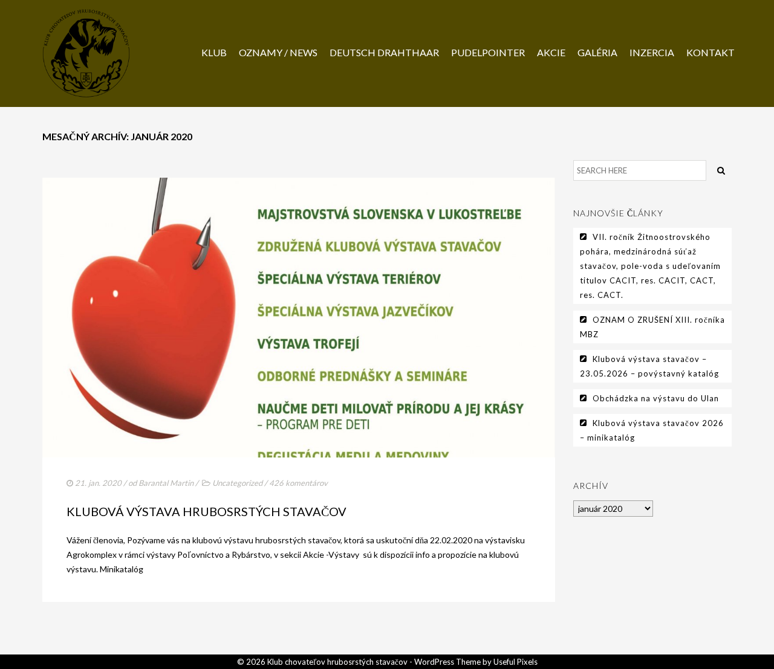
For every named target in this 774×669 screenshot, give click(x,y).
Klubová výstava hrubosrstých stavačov (206, 511)
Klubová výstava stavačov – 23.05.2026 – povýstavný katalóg (649, 366)
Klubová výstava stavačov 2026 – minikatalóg (652, 430)
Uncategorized (237, 483)
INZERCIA (651, 52)
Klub (214, 52)
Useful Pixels (515, 662)
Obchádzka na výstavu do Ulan (656, 398)
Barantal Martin (166, 483)
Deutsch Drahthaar (384, 52)
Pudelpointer (488, 52)
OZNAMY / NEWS (278, 52)
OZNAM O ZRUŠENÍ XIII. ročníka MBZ (652, 327)
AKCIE (551, 52)
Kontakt (710, 52)
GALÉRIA (597, 52)
